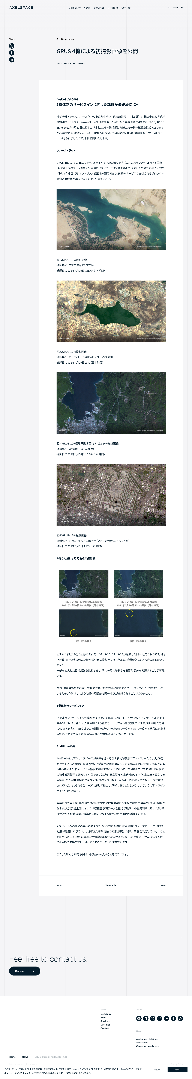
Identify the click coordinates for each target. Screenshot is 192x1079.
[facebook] (11, 53)
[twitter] (11, 46)
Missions (113, 7)
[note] (145, 1018)
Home (12, 1057)
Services (99, 7)
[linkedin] (11, 59)
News (87, 7)
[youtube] (139, 1018)
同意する (177, 1069)
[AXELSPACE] (21, 7)
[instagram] (159, 1018)
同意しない (157, 1069)
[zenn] (180, 1018)
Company (75, 7)
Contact (127, 7)
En (169, 7)
